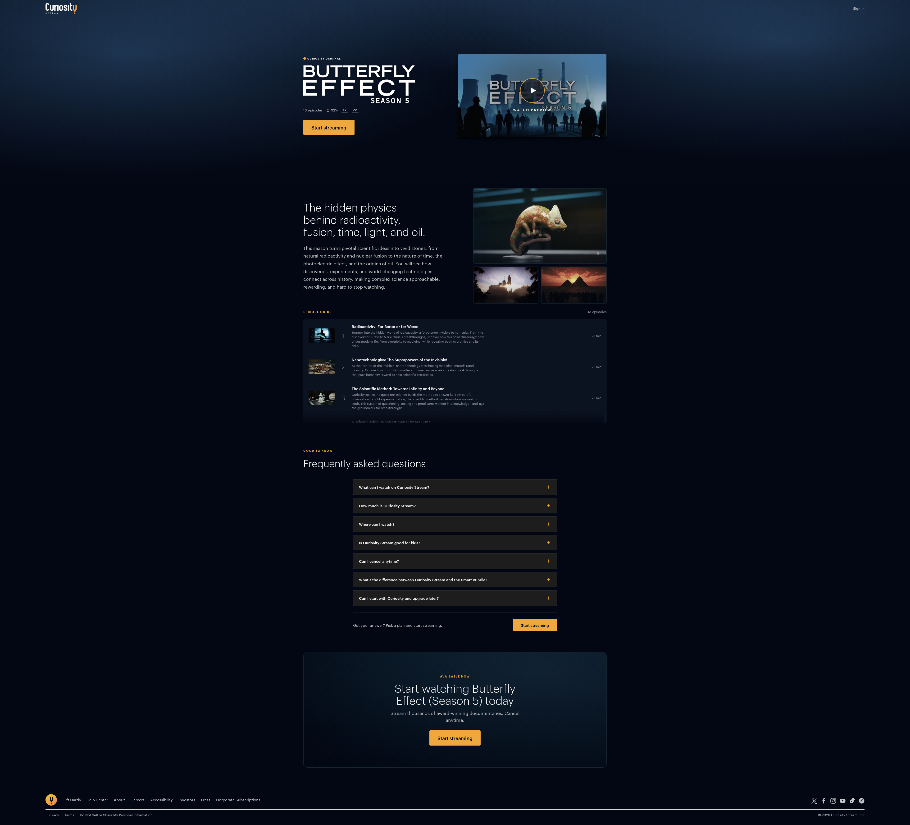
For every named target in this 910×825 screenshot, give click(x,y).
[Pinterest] (861, 801)
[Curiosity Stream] (61, 8)
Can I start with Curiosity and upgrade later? (399, 598)
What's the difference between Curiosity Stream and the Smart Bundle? (423, 579)
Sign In (858, 8)
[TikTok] (852, 801)
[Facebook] (823, 801)
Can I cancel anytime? (379, 561)
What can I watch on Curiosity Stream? (394, 487)
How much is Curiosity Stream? (387, 505)
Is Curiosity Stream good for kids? (389, 542)
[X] (814, 801)
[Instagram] (833, 801)
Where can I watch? (376, 524)
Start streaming (328, 127)
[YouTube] (842, 801)
